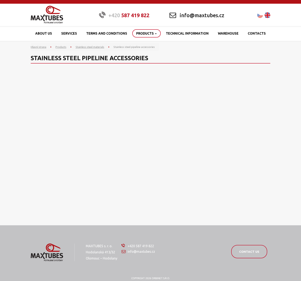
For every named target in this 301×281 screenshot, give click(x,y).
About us (43, 33)
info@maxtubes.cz (202, 15)
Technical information (187, 33)
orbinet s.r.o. (161, 278)
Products (60, 46)
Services (69, 33)
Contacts (257, 33)
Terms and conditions (106, 33)
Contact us (249, 251)
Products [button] (145, 33)
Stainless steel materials (90, 46)
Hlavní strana (38, 46)
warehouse (228, 33)
